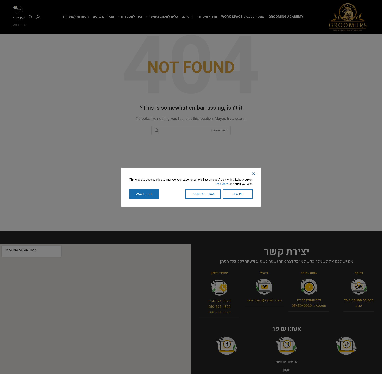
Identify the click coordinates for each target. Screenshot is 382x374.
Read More (221, 184)
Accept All (144, 194)
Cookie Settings (203, 194)
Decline (238, 194)
